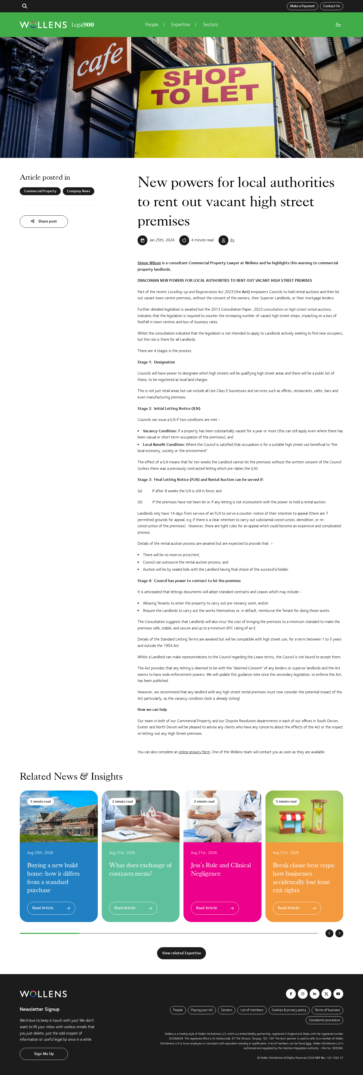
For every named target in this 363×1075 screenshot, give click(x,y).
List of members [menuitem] (252, 1010)
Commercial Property (40, 191)
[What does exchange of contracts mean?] (141, 856)
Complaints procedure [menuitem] (324, 1020)
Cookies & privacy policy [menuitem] (289, 1010)
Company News (78, 191)
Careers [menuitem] (226, 1010)
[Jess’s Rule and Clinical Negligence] (222, 856)
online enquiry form (194, 752)
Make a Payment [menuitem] (302, 6)
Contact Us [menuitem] (331, 6)
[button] (25, 6)
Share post (47, 221)
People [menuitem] (152, 25)
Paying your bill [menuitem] (202, 1010)
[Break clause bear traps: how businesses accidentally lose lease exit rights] (304, 856)
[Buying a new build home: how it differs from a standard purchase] (59, 856)
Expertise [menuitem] (180, 25)
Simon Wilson (149, 263)
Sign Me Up (44, 1053)
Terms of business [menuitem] (327, 1010)
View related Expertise (181, 953)
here (308, 1043)
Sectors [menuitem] (210, 25)
